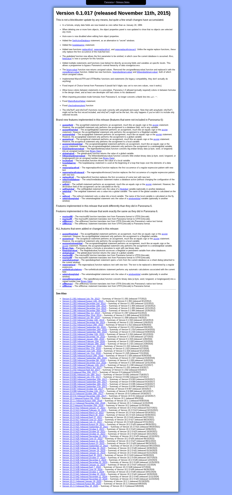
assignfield (67, 125)
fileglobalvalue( (69, 250)
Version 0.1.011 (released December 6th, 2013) (83, 322)
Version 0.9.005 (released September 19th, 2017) (84, 384)
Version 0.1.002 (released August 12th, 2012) (82, 301)
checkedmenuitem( (76, 105)
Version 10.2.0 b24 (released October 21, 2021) (83, 434)
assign (155, 125)
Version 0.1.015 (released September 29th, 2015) (84, 332)
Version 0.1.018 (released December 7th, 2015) (83, 336)
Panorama (109, 2)
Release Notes (123, 2)
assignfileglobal (70, 130)
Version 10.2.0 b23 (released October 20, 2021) (83, 431)
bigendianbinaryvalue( (122, 72)
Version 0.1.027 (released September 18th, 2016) (84, 358)
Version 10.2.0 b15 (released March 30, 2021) (83, 415)
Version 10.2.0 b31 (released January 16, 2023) (83, 450)
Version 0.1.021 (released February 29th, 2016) (83, 344)
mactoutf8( (67, 216)
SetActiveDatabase (81, 40)
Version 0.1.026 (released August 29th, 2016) (82, 355)
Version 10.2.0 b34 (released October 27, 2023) (83, 457)
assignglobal (68, 134)
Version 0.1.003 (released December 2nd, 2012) (84, 303)
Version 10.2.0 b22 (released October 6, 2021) (83, 429)
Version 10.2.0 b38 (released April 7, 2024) (81, 467)
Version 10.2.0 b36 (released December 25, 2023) (84, 462)
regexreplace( (68, 265)
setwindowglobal (70, 198)
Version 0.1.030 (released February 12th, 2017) (83, 365)
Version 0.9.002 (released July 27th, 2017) (81, 377)
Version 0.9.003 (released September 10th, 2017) (84, 379)
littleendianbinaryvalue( (147, 72)
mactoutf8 (67, 219)
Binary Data (95, 151)
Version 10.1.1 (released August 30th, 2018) (82, 401)
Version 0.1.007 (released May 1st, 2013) (81, 313)
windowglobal (134, 198)
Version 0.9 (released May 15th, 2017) (79, 372)
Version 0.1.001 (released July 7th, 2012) (81, 299)
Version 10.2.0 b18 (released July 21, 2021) (82, 422)
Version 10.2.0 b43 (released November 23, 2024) (84, 479)
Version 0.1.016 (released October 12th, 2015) (83, 334)
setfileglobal (68, 189)
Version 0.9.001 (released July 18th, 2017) (81, 374)
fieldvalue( (67, 58)
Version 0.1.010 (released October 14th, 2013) (83, 320)
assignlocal (68, 139)
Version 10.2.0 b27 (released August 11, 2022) (83, 441)
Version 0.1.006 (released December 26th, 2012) (84, 310)
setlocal (66, 196)
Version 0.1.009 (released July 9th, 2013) (81, 318)
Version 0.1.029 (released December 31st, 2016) (84, 363)
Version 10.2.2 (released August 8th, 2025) (81, 484)
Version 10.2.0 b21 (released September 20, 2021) (85, 427)
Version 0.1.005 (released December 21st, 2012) (84, 308)
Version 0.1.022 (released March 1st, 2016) (82, 346)
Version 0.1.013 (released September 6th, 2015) (84, 327)
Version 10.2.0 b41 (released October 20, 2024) (83, 474)
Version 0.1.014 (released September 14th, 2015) (84, 329)
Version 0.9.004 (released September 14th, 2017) (84, 382)
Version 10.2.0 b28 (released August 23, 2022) (83, 443)
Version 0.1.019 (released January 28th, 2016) (83, 339)
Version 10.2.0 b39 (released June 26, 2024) (82, 469)
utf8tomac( (67, 221)
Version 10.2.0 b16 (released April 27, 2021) (82, 417)
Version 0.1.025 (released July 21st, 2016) (81, 353)
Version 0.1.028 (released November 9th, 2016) (83, 360)
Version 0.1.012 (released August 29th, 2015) (82, 325)
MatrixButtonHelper (77, 101)
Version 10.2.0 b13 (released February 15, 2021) (84, 410)
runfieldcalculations (72, 269)
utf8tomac (67, 223)
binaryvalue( (71, 69)
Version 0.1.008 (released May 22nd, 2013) (81, 315)
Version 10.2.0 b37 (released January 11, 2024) (83, 465)
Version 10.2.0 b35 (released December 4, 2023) (84, 460)
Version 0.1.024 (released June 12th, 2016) (81, 351)
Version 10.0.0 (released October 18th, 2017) (82, 393)
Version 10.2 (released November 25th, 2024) (83, 405)
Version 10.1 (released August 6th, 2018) (80, 398)
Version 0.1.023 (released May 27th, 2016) (81, 348)
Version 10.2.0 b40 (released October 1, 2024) (83, 472)
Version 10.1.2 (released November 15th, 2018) (83, 403)
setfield (65, 184)
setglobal (66, 191)
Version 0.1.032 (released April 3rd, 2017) (81, 370)
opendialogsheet (70, 260)
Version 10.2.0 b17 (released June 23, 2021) (82, 419)
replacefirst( (87, 49)
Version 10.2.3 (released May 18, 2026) (80, 486)
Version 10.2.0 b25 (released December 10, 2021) (84, 436)
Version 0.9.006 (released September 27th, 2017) (84, 386)
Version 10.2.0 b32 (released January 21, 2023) (83, 453)
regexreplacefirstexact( (125, 49)
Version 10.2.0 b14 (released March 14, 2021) (83, 412)
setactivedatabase (71, 179)
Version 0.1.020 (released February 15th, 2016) (83, 341)
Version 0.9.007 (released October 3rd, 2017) (82, 389)
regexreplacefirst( (102, 49)
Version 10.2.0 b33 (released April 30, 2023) (82, 455)
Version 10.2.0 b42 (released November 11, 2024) (84, 476)
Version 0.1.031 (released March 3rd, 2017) (82, 367)
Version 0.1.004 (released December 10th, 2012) (84, 306)
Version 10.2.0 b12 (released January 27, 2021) (83, 408)
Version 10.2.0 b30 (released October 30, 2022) (83, 448)
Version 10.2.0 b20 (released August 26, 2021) (83, 424)
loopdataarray (78, 45)
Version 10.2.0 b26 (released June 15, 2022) (82, 438)
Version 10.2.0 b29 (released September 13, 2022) (85, 446)
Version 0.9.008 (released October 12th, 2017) (83, 391)
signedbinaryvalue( (70, 72)
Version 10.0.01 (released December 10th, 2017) (84, 396)
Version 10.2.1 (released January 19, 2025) (81, 481)
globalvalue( (68, 153)
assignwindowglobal (72, 144)
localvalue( (67, 160)
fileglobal (124, 189)
